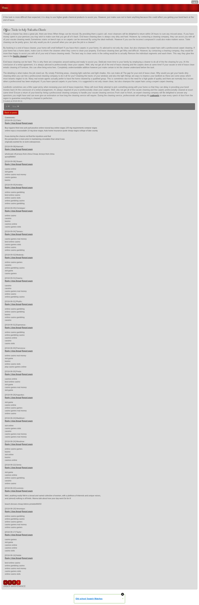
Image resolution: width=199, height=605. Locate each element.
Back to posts (11, 112)
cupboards (154, 95)
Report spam (27, 123)
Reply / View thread (13, 123)
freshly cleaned (20, 56)
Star (14, 106)
